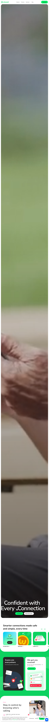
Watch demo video (28, 613)
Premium (22, 2)
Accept (42, 718)
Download (44, 2)
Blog (32, 2)
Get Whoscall (19, 613)
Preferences (31, 718)
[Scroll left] (42, 629)
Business (27, 2)
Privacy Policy (14, 719)
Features (18, 2)
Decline (36, 718)
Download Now (31, 668)
